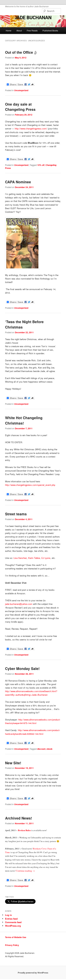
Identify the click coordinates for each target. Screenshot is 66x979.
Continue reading (25, 870)
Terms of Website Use (15, 937)
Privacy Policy (12, 945)
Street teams (16, 513)
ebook (49, 748)
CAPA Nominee (18, 181)
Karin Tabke (34, 558)
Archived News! (18, 818)
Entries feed (11, 918)
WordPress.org (13, 925)
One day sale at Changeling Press (20, 107)
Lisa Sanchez (20, 558)
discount (41, 748)
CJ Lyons (45, 558)
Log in (8, 915)
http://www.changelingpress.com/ (31, 128)
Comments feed (13, 922)
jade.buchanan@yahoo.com (18, 603)
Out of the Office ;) (20, 52)
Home (8, 30)
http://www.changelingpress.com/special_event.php (30, 484)
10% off (41, 165)
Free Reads (32, 30)
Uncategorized (21, 90)
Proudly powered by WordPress (33, 972)
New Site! (13, 762)
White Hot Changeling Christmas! (23, 420)
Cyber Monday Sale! (22, 668)
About (19, 30)
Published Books (50, 30)
